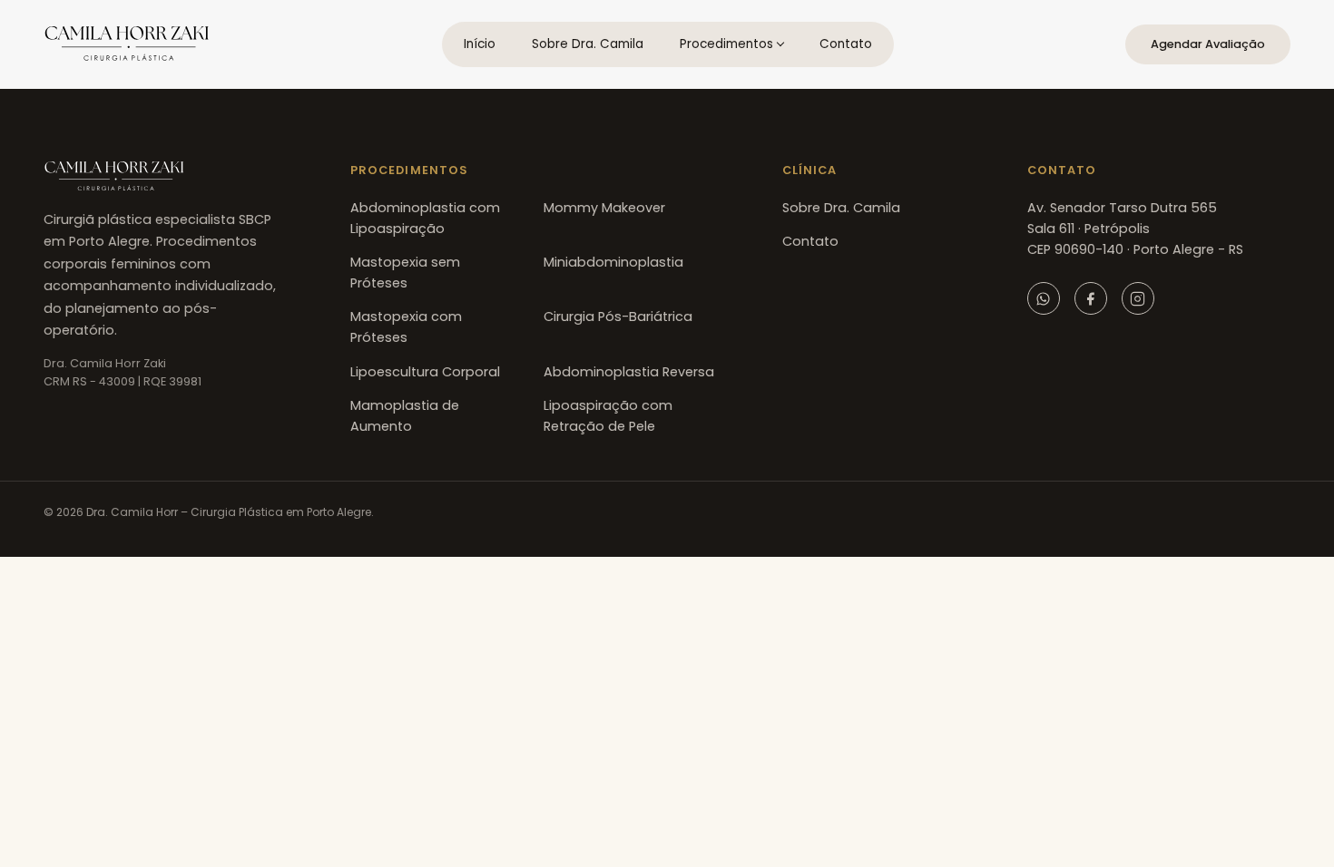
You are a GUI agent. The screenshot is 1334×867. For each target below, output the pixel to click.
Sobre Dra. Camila (587, 44)
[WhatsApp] (1043, 298)
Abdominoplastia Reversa (629, 372)
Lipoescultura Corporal (425, 372)
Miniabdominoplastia (613, 262)
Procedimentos (726, 44)
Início (479, 44)
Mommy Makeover (604, 208)
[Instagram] (1138, 298)
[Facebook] (1090, 298)
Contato (845, 44)
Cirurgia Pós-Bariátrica (618, 316)
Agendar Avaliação (1208, 44)
